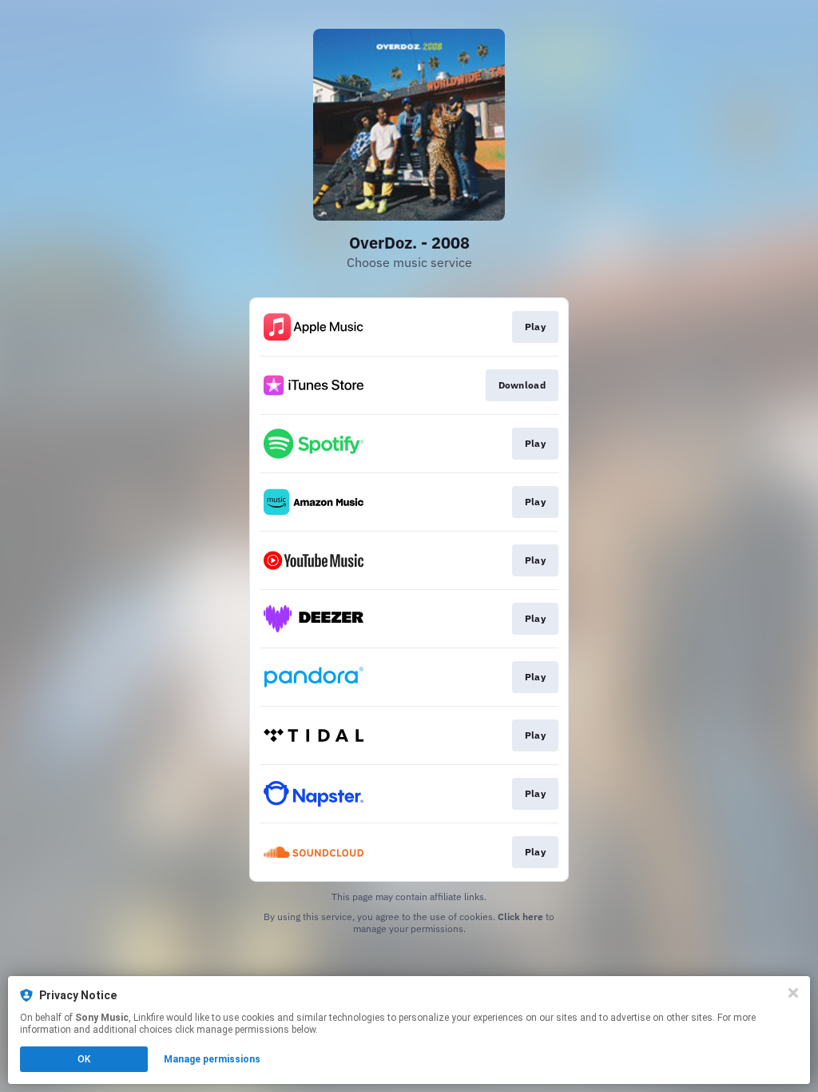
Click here (520, 917)
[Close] (793, 993)
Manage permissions (212, 1059)
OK (83, 1059)
